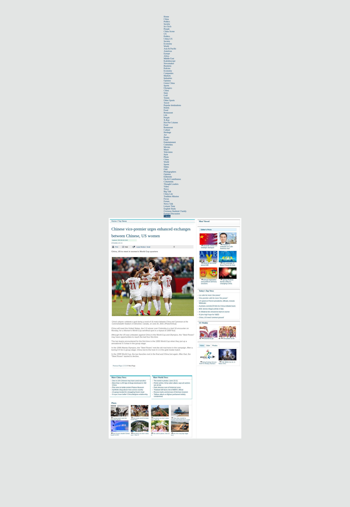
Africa (166, 56)
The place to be (228, 338)
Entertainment (170, 142)
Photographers (170, 172)
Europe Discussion (172, 213)
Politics (167, 21)
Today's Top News (206, 291)
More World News (160, 377)
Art (165, 135)
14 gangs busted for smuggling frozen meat (128, 392)
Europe (167, 53)
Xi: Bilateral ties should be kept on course (214, 312)
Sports (166, 85)
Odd (165, 169)
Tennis (166, 98)
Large (138, 247)
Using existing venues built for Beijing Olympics (207, 362)
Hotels (166, 108)
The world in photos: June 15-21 (166, 381)
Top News (122, 221)
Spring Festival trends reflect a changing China (226, 282)
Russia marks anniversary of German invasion (171, 392)
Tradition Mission (171, 196)
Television (168, 152)
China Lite (168, 194)
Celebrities (168, 145)
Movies (167, 147)
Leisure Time (169, 206)
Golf (166, 95)
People (167, 29)
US (165, 34)
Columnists (168, 181)
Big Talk (167, 191)
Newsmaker (169, 63)
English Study (170, 209)
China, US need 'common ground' (211, 317)
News (166, 189)
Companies (168, 73)
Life (165, 115)
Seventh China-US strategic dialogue (209, 247)
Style (166, 154)
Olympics (168, 88)
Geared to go (209, 338)
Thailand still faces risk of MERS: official (168, 390)
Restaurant (168, 112)
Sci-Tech (167, 26)
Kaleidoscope (169, 61)
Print (116, 247)
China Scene (169, 31)
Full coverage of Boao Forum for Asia (227, 264)
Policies (167, 68)
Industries (168, 78)
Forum (166, 201)
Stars (166, 93)
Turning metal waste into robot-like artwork (119, 418)
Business (167, 66)
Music (166, 149)
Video (166, 186)
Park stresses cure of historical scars (167, 387)
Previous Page (117, 366)
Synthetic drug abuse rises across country (127, 390)
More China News (118, 377)
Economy (168, 44)
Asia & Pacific (170, 48)
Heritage (167, 132)
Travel (166, 103)
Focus (166, 199)
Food (166, 110)
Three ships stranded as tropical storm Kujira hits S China (180, 418)
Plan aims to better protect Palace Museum (128, 387)
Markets (167, 76)
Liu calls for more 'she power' (209, 295)
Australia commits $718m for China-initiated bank (217, 306)
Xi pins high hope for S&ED (209, 315)
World (166, 46)
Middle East (169, 58)
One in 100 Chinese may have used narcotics (129, 381)
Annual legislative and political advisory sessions (209, 282)
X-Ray (167, 120)
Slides (166, 167)
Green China (169, 83)
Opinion (167, 80)
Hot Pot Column (171, 122)
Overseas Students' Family (175, 211)
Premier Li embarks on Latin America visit (226, 247)
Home (166, 16)
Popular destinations (172, 105)
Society (167, 24)
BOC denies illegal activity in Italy (211, 309)
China (166, 19)
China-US (168, 39)
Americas (168, 51)
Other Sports (169, 100)
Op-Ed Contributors (172, 179)
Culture (167, 130)
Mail (126, 247)
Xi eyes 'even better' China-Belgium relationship (130, 394)
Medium (143, 247)
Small (148, 247)
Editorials (168, 177)
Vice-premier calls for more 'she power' (213, 298)
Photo (166, 157)
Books (166, 137)
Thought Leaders (171, 184)
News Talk (168, 204)
